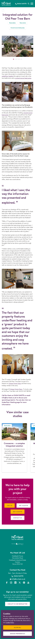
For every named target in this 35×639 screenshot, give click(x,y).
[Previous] (2, 46)
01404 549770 (19, 395)
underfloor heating (7, 76)
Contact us (17, 518)
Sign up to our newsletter (17, 604)
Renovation (23, 23)
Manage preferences (18, 634)
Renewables (12, 23)
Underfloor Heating (9, 402)
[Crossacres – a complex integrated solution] (14, 431)
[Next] (32, 46)
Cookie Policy (10, 622)
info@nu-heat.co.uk (9, 398)
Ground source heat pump (17, 28)
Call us (9, 505)
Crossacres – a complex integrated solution (14, 444)
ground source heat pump (23, 78)
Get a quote (23, 505)
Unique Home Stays (15, 383)
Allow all (18, 628)
